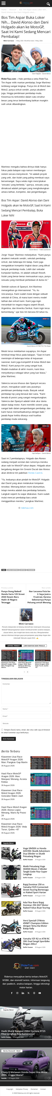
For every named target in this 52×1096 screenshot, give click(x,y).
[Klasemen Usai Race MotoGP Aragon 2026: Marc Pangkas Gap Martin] (9, 655)
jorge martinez (13, 570)
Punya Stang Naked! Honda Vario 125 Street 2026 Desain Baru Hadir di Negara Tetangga (13, 597)
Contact (43, 1089)
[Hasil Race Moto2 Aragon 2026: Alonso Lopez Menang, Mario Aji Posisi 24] (40, 813)
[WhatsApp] (16, 579)
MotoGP (12, 9)
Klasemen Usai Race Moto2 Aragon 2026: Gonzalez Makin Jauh (12, 793)
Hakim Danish (40, 660)
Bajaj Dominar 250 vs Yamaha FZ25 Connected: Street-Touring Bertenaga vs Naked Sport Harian (36, 888)
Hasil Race (22, 660)
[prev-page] (24, 671)
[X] (10, 579)
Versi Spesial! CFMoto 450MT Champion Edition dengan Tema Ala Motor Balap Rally (35, 924)
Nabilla (4, 1078)
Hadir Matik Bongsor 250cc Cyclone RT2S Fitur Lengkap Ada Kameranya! (23, 1032)
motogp (23, 570)
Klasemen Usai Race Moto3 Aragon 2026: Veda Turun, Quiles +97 (42, 665)
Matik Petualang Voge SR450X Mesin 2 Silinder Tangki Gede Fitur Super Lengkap (35, 870)
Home (4, 9)
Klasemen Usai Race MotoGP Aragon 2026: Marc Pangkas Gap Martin (9, 665)
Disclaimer (34, 1089)
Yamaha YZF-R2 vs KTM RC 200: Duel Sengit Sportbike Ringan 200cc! (36, 941)
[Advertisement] (26, 136)
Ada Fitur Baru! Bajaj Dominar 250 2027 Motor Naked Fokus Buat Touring (36, 905)
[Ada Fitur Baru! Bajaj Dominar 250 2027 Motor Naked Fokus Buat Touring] (11, 908)
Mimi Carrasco (8, 41)
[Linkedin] (22, 579)
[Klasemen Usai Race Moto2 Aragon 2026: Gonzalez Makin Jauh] (40, 796)
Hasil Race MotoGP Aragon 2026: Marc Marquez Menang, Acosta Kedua (24, 665)
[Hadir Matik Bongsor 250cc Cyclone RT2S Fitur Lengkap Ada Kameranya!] (26, 1023)
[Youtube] (40, 993)
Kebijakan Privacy (22, 1089)
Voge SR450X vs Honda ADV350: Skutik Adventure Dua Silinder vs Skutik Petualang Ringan (36, 852)
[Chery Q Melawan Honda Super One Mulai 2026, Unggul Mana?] (26, 1064)
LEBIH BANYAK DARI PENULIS (34, 646)
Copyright (9, 1089)
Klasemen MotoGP (8, 660)
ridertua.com (27, 508)
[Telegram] (28, 579)
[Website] (35, 993)
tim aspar (31, 570)
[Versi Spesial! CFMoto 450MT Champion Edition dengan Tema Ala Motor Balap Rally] (11, 926)
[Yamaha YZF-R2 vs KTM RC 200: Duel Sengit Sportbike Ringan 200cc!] (11, 944)
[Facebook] (4, 579)
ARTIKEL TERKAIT (13, 646)
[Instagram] (18, 993)
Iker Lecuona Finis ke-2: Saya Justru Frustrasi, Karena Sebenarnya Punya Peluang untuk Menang (39, 597)
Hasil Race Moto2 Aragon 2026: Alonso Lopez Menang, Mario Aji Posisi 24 (14, 811)
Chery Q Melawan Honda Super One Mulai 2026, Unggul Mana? (24, 1073)
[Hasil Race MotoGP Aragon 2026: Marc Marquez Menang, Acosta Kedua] (26, 655)
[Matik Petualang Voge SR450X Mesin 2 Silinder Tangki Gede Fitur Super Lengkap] (11, 872)
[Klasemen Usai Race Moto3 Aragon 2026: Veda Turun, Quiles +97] (43, 655)
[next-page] (27, 671)
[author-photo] (26, 614)
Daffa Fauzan (28, 860)
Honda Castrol (35, 473)
